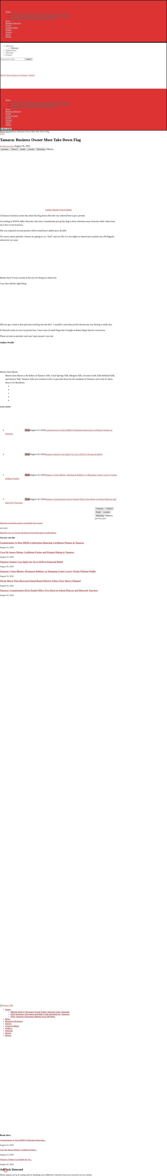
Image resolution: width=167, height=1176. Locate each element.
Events (8, 25)
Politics (8, 30)
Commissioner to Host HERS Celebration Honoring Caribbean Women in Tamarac (42, 542)
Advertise (9, 52)
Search (28, 59)
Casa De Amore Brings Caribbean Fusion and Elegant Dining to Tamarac (37, 552)
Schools (9, 32)
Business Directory (13, 23)
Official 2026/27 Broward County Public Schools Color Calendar (40, 14)
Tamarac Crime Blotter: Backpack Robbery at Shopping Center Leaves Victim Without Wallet (48, 571)
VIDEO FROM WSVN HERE (58, 210)
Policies (14, 48)
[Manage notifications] (6, 1170)
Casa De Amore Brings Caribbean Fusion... (18, 1150)
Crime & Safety (12, 28)
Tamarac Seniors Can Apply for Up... (16, 1160)
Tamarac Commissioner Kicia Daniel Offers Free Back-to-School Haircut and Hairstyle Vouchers (49, 590)
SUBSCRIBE (5, 41)
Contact (9, 55)
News (8, 21)
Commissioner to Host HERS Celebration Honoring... (23, 1140)
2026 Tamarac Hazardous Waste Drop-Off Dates (33, 19)
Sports (8, 34)
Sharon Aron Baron (8, 146)
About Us (9, 46)
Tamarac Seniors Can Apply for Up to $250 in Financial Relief (73, 454)
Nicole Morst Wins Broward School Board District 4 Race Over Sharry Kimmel (40, 581)
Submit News (11, 50)
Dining (8, 37)
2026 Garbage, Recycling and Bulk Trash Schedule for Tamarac (40, 16)
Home (8, 12)
